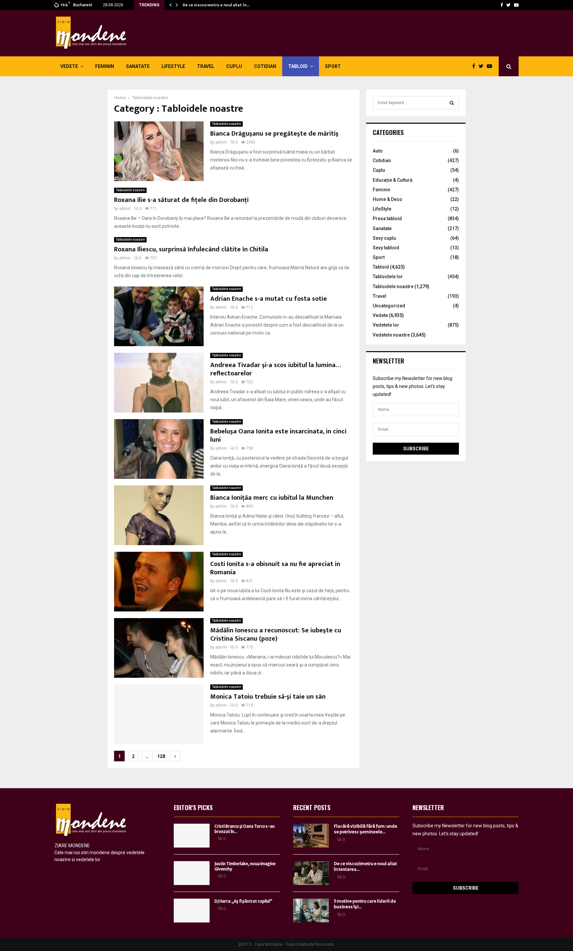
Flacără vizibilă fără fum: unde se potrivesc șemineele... (365, 829)
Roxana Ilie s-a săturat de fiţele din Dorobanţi (181, 200)
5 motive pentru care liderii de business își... (365, 904)
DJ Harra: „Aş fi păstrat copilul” (243, 901)
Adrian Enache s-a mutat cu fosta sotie (268, 298)
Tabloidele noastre (226, 124)
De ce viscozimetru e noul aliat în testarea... (365, 866)
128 (161, 756)
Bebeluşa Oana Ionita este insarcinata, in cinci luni (278, 435)
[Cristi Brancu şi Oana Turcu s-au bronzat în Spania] (192, 836)
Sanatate (138, 66)
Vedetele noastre (391, 335)
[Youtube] (516, 5)
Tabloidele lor (388, 276)
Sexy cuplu (384, 238)
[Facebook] (501, 5)
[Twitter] (508, 5)
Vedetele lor (386, 325)
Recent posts (311, 807)
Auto (378, 151)
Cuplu (234, 66)
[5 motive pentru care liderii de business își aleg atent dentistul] (311, 910)
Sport (333, 66)
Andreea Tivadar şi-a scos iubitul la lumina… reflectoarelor (275, 369)
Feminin (104, 66)
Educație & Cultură (393, 180)
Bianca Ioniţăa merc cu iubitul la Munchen (271, 497)
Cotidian (265, 66)
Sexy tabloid (386, 247)
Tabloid (298, 66)
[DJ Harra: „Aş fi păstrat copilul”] (192, 910)
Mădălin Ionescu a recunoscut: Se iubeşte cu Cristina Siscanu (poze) (275, 634)
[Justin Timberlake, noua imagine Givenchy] (192, 873)
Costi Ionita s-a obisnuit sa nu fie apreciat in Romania (275, 568)
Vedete (69, 66)
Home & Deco (387, 199)
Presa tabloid (387, 218)
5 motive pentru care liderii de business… (222, 5)
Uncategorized (389, 305)
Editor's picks (193, 807)
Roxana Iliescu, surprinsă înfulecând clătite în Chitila (191, 249)
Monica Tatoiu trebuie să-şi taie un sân (268, 696)
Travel (205, 66)
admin (221, 142)
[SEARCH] (452, 102)
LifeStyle (173, 66)
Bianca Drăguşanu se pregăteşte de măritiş (274, 133)
